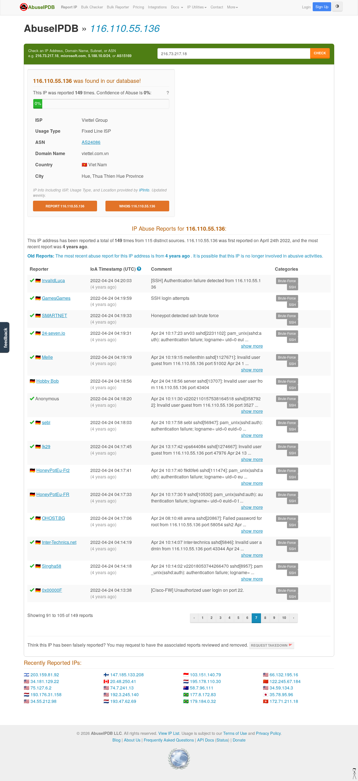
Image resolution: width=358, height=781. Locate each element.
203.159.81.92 (44, 674)
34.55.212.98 (43, 701)
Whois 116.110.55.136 (137, 206)
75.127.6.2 (40, 687)
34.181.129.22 (44, 681)
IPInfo (144, 190)
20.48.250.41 (123, 681)
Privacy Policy (268, 733)
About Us (132, 740)
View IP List (168, 733)
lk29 (46, 446)
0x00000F (52, 590)
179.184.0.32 (203, 701)
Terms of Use (235, 733)
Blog (116, 740)
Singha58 (51, 566)
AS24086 (91, 142)
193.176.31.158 (46, 694)
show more (252, 346)
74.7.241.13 (122, 687)
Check (320, 52)
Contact (217, 7)
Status (222, 740)
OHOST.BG (53, 518)
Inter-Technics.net (59, 542)
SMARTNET (54, 315)
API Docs (205, 740)
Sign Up (321, 6)
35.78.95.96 (281, 694)
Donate (239, 740)
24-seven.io (53, 333)
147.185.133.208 (127, 674)
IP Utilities (195, 7)
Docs (175, 7)
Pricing (138, 7)
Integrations (157, 7)
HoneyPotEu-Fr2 (53, 470)
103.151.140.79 (205, 674)
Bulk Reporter (118, 7)
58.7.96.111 (201, 687)
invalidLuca (53, 280)
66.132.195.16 (284, 674)
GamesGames (56, 298)
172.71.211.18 (284, 701)
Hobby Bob (47, 381)
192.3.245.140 (124, 694)
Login (306, 7)
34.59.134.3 (281, 687)
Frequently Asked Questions (169, 740)
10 (284, 617)
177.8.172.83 (203, 694)
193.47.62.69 (123, 701)
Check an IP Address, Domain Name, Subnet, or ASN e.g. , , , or (79, 53)
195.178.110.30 (205, 681)
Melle (47, 357)
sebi (46, 422)
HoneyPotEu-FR (52, 494)
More (231, 7)
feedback (5, 338)
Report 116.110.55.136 (65, 206)
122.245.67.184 (285, 681)
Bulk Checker (92, 7)
